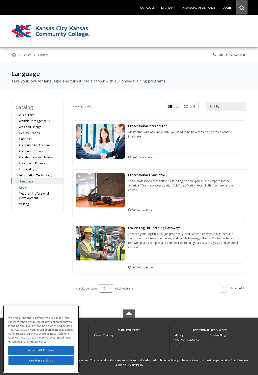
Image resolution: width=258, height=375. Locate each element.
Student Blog (218, 335)
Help (177, 344)
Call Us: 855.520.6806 (229, 55)
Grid (192, 106)
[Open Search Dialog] (242, 7)
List (176, 106)
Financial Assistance (187, 339)
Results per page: (86, 288)
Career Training (103, 335)
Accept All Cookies (41, 350)
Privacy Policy (135, 365)
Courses (26, 55)
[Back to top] (129, 332)
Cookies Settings (41, 360)
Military (179, 335)
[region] (41, 339)
